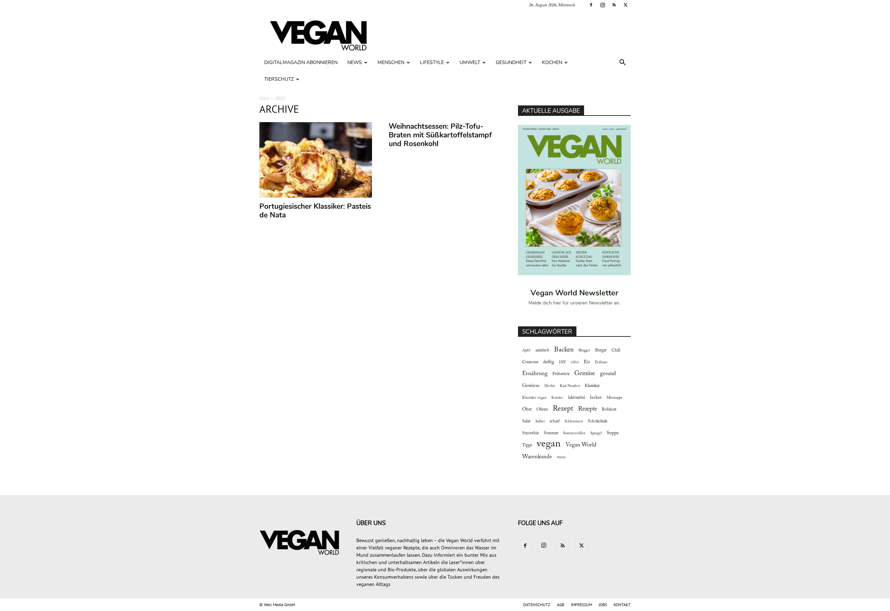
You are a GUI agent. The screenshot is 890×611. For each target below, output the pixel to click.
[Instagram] (602, 5)
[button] (622, 63)
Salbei (540, 421)
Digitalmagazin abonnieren (301, 62)
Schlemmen (574, 421)
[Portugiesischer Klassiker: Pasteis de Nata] (315, 160)
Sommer (551, 433)
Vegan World (581, 445)
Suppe (613, 433)
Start (264, 98)
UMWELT (470, 62)
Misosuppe (615, 398)
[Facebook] (591, 5)
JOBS (603, 604)
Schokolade (597, 421)
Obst (527, 409)
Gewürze (531, 385)
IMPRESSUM (581, 604)
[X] (625, 5)
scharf (555, 421)
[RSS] (614, 5)
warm (561, 457)
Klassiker (592, 386)
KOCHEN (552, 62)
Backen (564, 350)
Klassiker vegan (534, 398)
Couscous (530, 362)
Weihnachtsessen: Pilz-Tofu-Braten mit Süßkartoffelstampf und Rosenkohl (440, 135)
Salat (526, 421)
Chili (616, 350)
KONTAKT (622, 604)
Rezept (563, 408)
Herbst (549, 386)
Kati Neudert (570, 386)
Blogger (584, 350)
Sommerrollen (574, 433)
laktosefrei (576, 398)
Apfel (526, 350)
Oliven (542, 409)
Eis (587, 362)
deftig (548, 362)
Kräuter (557, 398)
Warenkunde (537, 457)
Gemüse (584, 374)
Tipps (527, 445)
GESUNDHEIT (511, 62)
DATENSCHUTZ (536, 604)
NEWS (354, 62)
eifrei (575, 362)
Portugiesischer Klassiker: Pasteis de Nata (315, 210)
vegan (549, 444)
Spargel (596, 433)
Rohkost (609, 409)
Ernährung (535, 373)
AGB (560, 604)
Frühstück (560, 374)
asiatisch (542, 350)
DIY (562, 362)
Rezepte (587, 409)
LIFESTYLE (432, 62)
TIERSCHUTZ (279, 79)
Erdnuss (601, 362)
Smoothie (530, 433)
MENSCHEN (391, 62)
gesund (608, 373)
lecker (596, 397)
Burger (601, 350)
